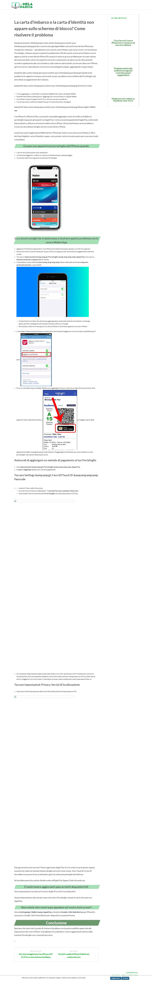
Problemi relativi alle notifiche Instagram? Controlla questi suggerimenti (123, 71)
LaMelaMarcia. (132, 972)
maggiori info (116, 978)
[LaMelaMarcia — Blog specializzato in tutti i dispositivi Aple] (22, 5)
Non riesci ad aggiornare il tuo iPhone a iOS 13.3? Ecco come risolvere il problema (36, 954)
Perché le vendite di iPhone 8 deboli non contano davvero (73, 954)
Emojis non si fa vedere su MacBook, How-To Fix (123, 99)
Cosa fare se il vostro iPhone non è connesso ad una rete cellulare (123, 42)
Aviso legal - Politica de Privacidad (124, 975)
